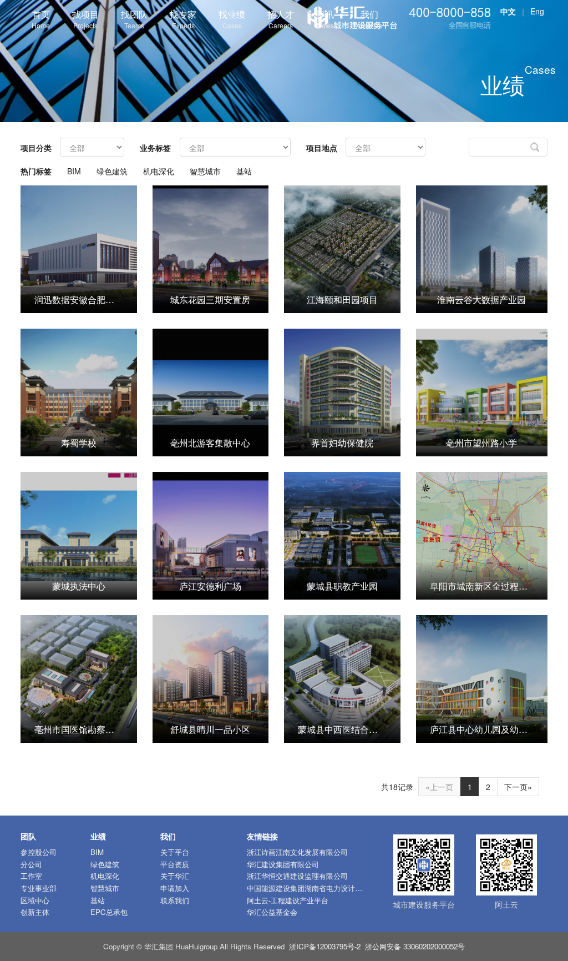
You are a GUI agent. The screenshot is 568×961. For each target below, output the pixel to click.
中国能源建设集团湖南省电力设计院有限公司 (319, 888)
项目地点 (321, 147)
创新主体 (35, 912)
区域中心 (35, 900)
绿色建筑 (112, 171)
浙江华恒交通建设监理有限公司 (297, 876)
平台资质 (174, 864)
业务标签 (155, 147)
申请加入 (174, 888)
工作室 (31, 876)
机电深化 (158, 171)
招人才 (280, 19)
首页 (41, 19)
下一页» (518, 786)
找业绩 (232, 19)
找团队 (134, 19)
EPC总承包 (109, 912)
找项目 (85, 19)
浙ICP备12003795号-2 (325, 946)
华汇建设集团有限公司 (283, 864)
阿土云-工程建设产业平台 (287, 900)
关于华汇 (174, 876)
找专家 (183, 19)
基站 (244, 171)
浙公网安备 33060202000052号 (415, 946)
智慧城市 (205, 171)
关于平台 (174, 852)
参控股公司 (39, 852)
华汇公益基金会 (272, 912)
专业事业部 (39, 888)
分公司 (31, 864)
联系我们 (174, 900)
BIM (74, 171)
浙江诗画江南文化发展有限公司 (297, 852)
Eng (537, 11)
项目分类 (36, 147)
